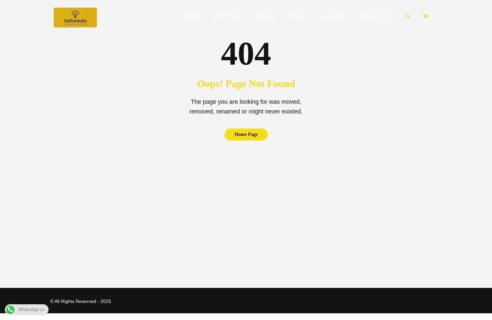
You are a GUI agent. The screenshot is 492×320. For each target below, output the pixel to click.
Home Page (246, 134)
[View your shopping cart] (430, 16)
